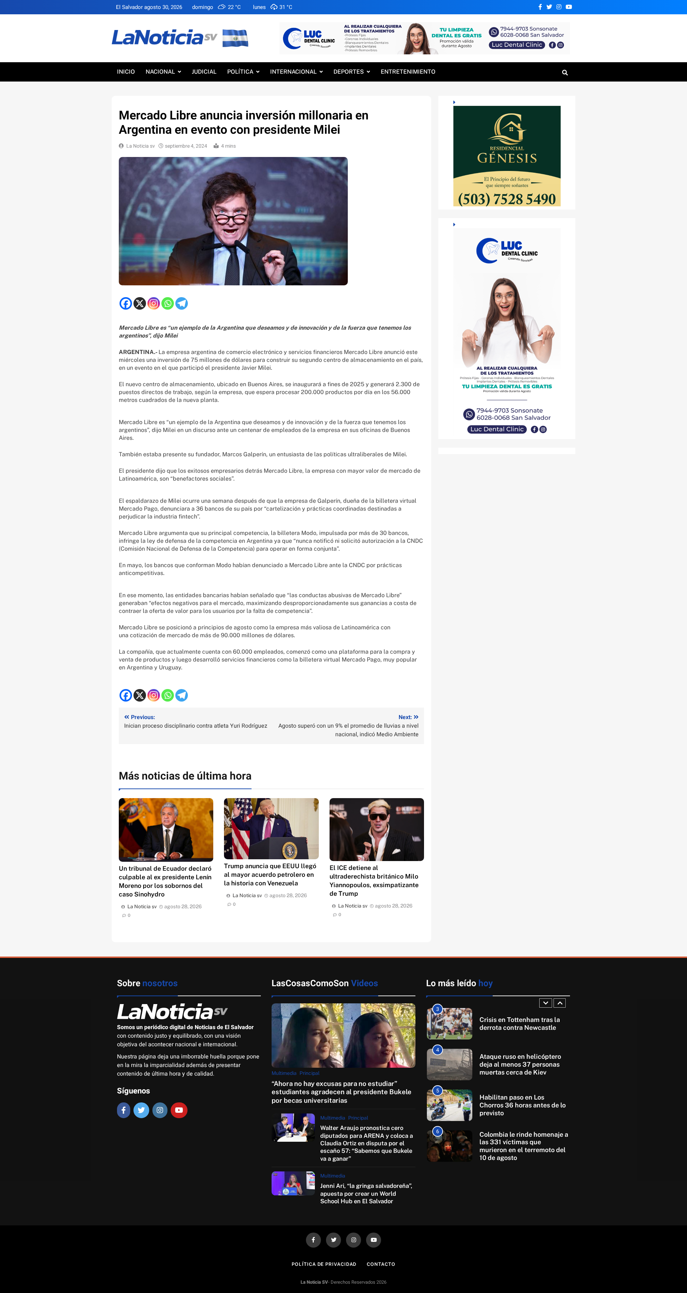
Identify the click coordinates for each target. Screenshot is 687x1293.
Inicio (126, 71)
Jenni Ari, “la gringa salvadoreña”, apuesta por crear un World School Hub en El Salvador (366, 1193)
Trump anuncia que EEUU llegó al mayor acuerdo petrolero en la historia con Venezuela (270, 874)
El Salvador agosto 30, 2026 (149, 7)
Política (240, 71)
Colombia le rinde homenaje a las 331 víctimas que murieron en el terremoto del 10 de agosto (523, 1146)
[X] (139, 303)
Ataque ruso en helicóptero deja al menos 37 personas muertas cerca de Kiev (520, 1064)
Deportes (348, 71)
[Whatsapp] (167, 303)
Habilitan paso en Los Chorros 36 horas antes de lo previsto (522, 1104)
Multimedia (284, 1073)
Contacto (381, 1264)
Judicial (204, 71)
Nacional (160, 71)
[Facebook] (126, 303)
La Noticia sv (140, 146)
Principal (309, 1073)
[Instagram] (153, 303)
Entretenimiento (408, 71)
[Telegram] (181, 303)
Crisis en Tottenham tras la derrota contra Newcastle (519, 1023)
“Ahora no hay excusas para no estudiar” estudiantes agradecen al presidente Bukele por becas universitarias (341, 1092)
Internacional (293, 71)
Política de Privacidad (324, 1264)
